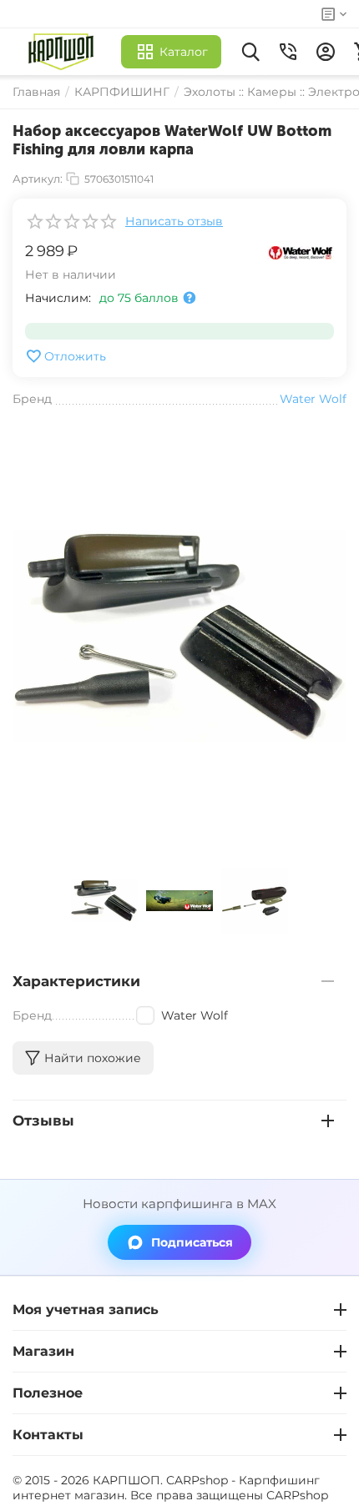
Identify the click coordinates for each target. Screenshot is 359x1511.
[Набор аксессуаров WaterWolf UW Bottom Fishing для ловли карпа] (179, 636)
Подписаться (192, 1242)
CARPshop (297, 1495)
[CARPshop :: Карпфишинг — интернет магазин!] (65, 52)
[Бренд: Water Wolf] (300, 251)
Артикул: (38, 178)
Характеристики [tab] (76, 981)
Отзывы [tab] (43, 1120)
